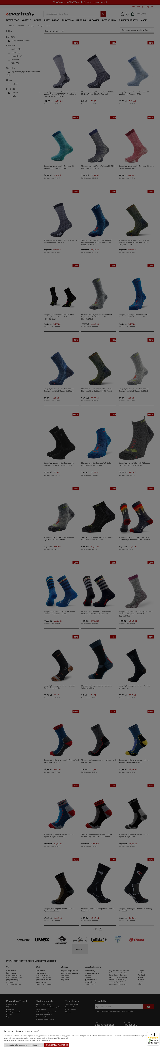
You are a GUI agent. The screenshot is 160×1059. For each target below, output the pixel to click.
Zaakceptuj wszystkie (57, 1045)
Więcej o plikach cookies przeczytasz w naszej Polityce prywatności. (27, 1040)
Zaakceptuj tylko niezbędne (16, 1045)
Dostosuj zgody (36, 1045)
